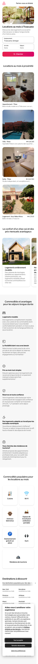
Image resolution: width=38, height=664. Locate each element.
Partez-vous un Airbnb (24, 3)
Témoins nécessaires (18, 645)
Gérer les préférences (18, 651)
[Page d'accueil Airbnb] (3, 3)
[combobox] (18, 41)
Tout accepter (18, 640)
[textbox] (10, 48)
